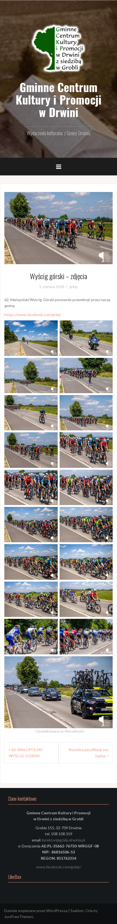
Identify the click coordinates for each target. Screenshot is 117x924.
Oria (89, 910)
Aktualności (74, 731)
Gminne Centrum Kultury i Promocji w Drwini (58, 99)
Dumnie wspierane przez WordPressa (35, 910)
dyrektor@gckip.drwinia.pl (63, 840)
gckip (73, 287)
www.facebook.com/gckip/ (58, 867)
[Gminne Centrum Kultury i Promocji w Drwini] (58, 48)
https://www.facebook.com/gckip (32, 314)
